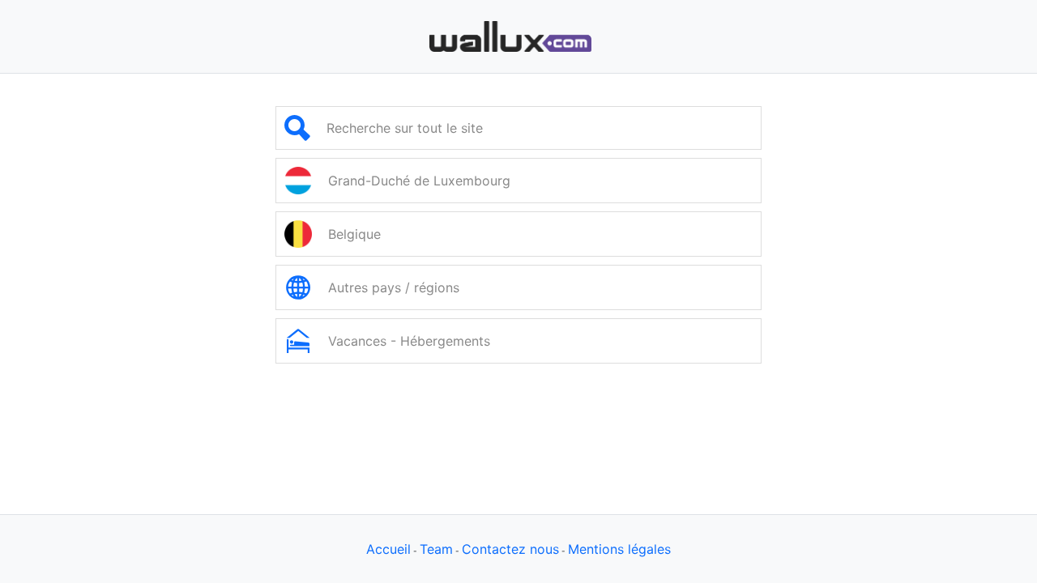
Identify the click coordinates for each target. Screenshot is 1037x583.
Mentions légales (619, 549)
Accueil (388, 549)
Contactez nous (510, 549)
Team (436, 549)
